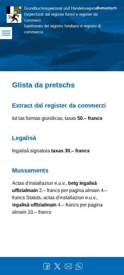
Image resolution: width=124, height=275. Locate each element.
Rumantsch (106, 8)
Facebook (46, 266)
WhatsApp (79, 266)
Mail (68, 266)
